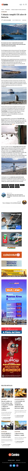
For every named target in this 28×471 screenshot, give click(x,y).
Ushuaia (17, 187)
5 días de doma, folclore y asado (19, 434)
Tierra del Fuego (5, 187)
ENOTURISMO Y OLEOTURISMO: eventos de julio (6, 435)
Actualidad (7, 9)
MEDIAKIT (18, 460)
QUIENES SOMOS (11, 460)
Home (2, 9)
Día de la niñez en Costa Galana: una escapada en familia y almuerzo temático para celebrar (7, 405)
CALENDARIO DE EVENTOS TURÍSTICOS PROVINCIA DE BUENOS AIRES (20, 404)
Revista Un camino (7, 20)
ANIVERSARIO (5, 185)
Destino (17, 185)
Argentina (12, 185)
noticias (22, 185)
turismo (12, 187)
